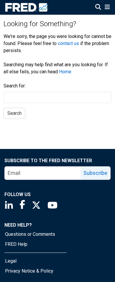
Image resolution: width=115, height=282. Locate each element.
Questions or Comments (30, 234)
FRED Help (16, 244)
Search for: (15, 86)
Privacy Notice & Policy (29, 271)
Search (14, 113)
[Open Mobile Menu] (107, 8)
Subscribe (95, 173)
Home (65, 71)
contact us (68, 43)
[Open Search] (98, 8)
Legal (11, 261)
